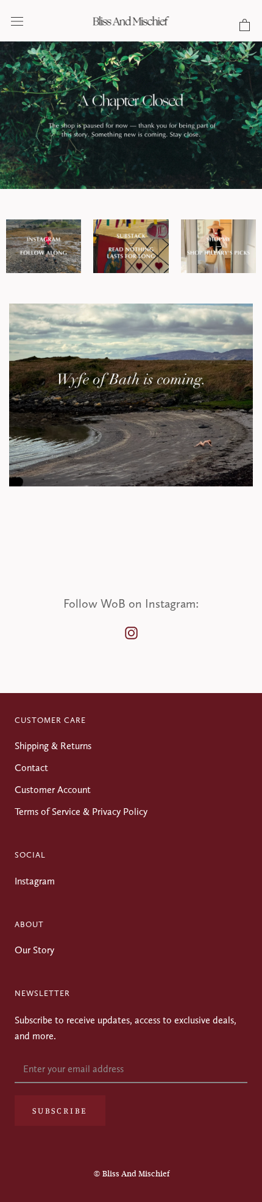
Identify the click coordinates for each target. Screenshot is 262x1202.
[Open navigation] (17, 21)
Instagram (35, 881)
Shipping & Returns (53, 746)
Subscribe (60, 1110)
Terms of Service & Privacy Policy (81, 811)
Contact (31, 767)
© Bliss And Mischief (131, 1173)
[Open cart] (244, 26)
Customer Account (53, 789)
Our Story (34, 950)
